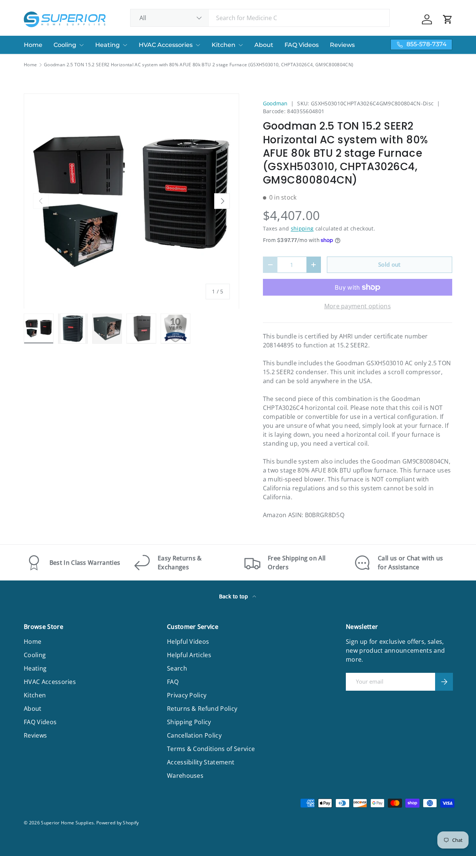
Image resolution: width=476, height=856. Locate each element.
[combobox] (260, 17)
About (263, 44)
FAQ (172, 682)
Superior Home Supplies (67, 823)
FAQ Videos (301, 44)
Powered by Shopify (117, 823)
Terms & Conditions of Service (211, 749)
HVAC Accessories (166, 44)
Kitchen (223, 44)
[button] (448, 19)
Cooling (65, 44)
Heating (107, 44)
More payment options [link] (357, 306)
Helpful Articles (189, 655)
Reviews (342, 44)
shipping (302, 228)
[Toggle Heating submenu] (124, 45)
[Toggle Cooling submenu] (81, 45)
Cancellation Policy (194, 735)
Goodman (275, 103)
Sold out (389, 264)
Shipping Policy (189, 722)
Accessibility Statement (200, 762)
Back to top (234, 596)
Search (177, 668)
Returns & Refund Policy (202, 708)
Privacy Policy (186, 695)
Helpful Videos (188, 641)
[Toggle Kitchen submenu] (240, 45)
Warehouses (185, 775)
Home (33, 44)
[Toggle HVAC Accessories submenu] (197, 45)
